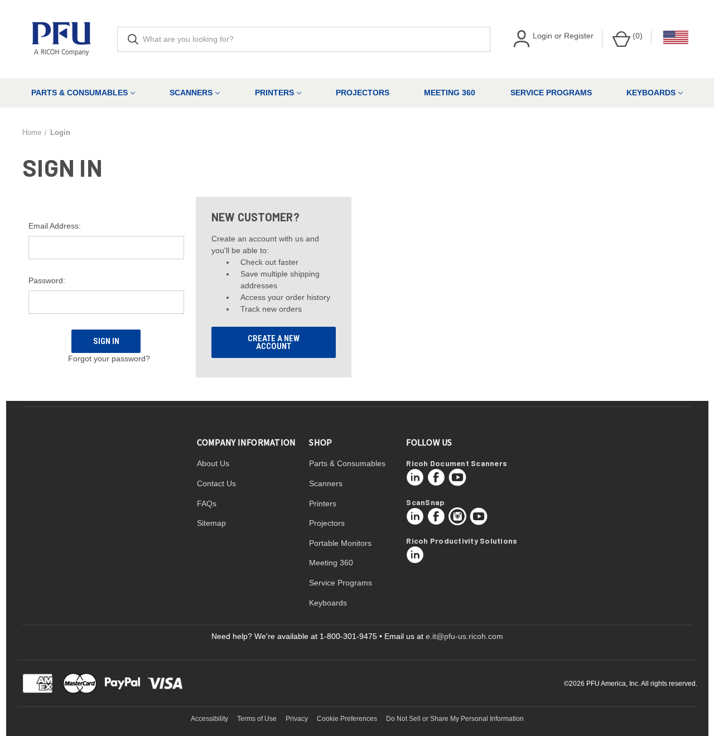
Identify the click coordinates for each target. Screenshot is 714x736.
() (636, 35)
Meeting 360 (449, 92)
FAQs (206, 503)
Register (579, 35)
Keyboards (651, 92)
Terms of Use (257, 719)
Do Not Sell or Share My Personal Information (455, 719)
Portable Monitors (340, 543)
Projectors (362, 92)
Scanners (191, 92)
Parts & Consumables (79, 92)
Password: (46, 280)
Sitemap (211, 523)
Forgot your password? (109, 358)
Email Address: (54, 225)
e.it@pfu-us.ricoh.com (464, 636)
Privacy (297, 719)
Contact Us (216, 483)
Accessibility (209, 719)
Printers (274, 92)
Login (542, 35)
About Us (213, 463)
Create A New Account (274, 342)
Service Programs (551, 92)
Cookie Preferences (347, 719)
